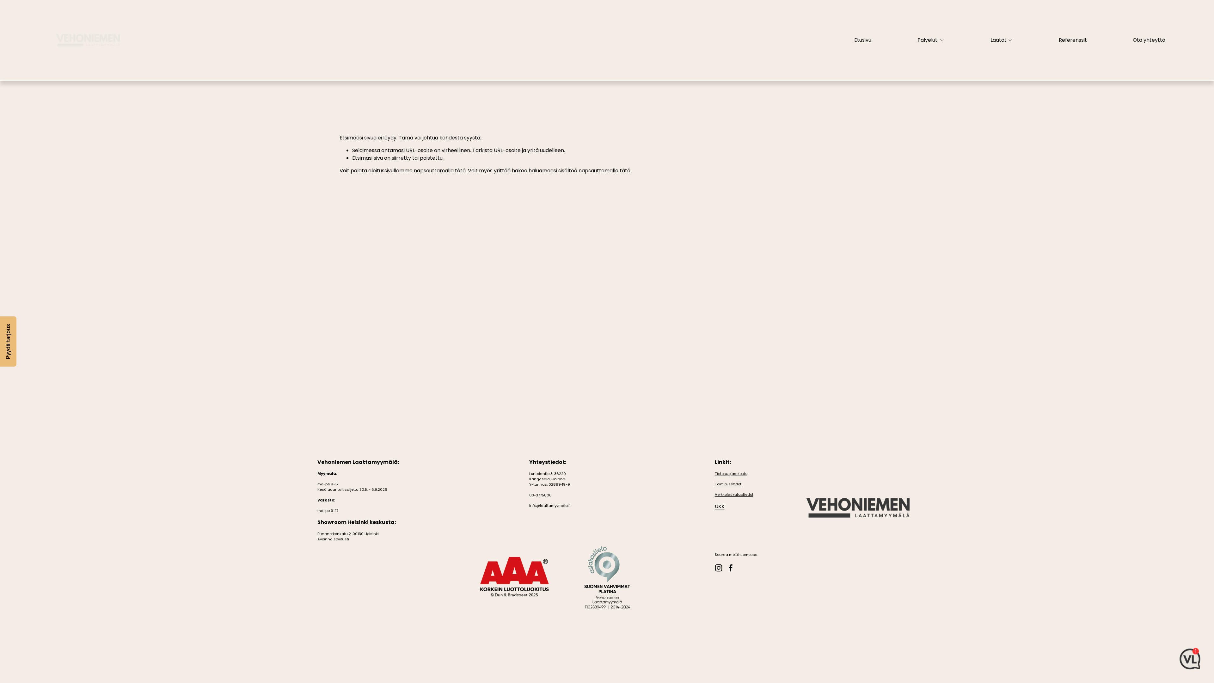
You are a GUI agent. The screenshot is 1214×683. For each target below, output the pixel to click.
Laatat (998, 40)
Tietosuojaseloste (731, 473)
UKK (720, 506)
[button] (8, 342)
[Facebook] (730, 568)
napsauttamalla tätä (440, 170)
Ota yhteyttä (1149, 40)
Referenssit (1073, 40)
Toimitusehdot (728, 484)
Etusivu (862, 40)
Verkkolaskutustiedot (734, 494)
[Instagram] (718, 568)
